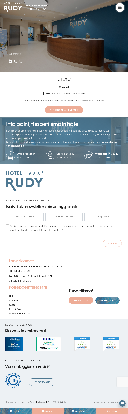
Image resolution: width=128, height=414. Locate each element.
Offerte (17, 411)
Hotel (12, 296)
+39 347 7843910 (42, 382)
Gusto (12, 305)
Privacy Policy (13, 402)
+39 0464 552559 (36, 5)
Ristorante (81, 411)
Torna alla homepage (65, 109)
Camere (13, 300)
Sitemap (41, 402)
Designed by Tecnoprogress (108, 402)
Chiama (113, 411)
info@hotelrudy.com (20, 281)
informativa (51, 226)
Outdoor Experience (20, 313)
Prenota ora (81, 300)
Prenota (49, 411)
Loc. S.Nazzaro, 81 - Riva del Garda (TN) (30, 276)
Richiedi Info (107, 300)
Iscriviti (112, 243)
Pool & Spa (15, 309)
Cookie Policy (28, 402)
